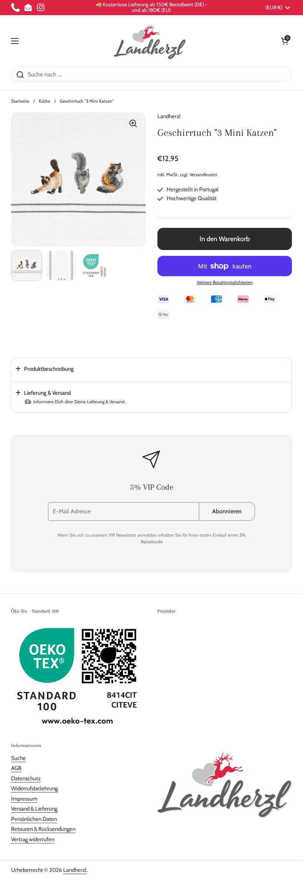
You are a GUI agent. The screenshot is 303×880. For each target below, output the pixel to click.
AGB (16, 768)
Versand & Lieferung (34, 808)
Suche (18, 758)
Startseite (20, 101)
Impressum (24, 798)
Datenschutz (26, 778)
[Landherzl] (150, 41)
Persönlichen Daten (34, 819)
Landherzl (74, 870)
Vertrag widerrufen (32, 839)
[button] (284, 41)
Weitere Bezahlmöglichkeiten (225, 282)
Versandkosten (203, 174)
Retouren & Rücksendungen (43, 829)
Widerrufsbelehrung (34, 788)
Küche (44, 101)
